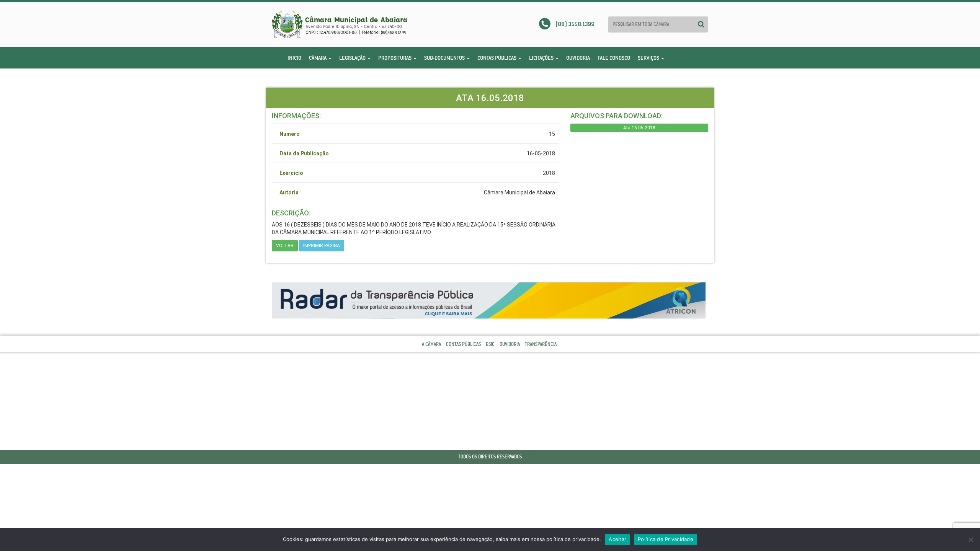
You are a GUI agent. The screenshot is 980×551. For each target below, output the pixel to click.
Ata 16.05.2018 (639, 127)
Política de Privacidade (665, 539)
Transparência (541, 344)
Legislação (353, 57)
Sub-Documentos (445, 57)
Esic (490, 344)
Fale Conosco (614, 57)
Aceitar (617, 539)
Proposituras (395, 57)
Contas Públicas (497, 57)
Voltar (285, 245)
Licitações (542, 57)
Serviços (649, 57)
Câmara (318, 57)
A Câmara (431, 344)
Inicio (294, 57)
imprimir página (321, 245)
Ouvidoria (578, 57)
